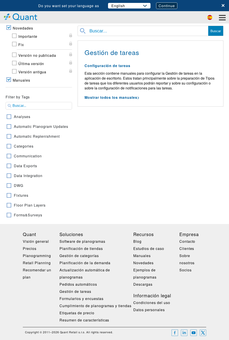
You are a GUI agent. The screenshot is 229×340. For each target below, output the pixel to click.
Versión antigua (32, 71)
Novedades (23, 28)
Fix (21, 44)
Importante (27, 36)
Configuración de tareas (107, 65)
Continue (167, 5)
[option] (39, 117)
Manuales (21, 80)
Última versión (31, 63)
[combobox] (39, 157)
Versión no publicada (37, 55)
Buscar (215, 31)
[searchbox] (39, 106)
